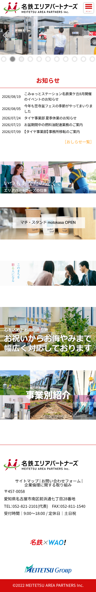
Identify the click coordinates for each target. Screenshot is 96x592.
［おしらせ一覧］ (78, 142)
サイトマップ (27, 481)
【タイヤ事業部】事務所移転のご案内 (52, 131)
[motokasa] (48, 223)
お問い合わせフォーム (61, 481)
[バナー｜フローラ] (48, 331)
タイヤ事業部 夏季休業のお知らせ (50, 118)
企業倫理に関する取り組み (48, 485)
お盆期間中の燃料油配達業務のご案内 (53, 125)
